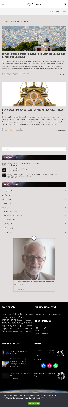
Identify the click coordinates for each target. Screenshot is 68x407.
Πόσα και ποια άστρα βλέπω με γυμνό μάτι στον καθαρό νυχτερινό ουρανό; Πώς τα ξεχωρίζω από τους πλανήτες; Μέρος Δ (33, 175)
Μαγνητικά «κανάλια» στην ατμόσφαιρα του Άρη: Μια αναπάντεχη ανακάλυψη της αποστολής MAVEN (18, 362)
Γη (12, 314)
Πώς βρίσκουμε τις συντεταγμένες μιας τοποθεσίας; (23, 163)
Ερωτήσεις (44, 333)
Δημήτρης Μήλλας (14, 129)
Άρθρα (4, 208)
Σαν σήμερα (5, 191)
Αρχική (57, 11)
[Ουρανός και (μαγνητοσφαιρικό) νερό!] (5, 376)
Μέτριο (4, 199)
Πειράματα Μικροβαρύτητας (19, 351)
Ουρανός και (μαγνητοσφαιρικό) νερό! (20, 374)
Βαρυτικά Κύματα (24, 320)
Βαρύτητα (18, 325)
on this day (6, 314)
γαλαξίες (13, 328)
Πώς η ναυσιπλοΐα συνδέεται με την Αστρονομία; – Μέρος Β (33, 111)
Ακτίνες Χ (23, 317)
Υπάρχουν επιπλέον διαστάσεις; (17, 169)
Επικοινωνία (40, 359)
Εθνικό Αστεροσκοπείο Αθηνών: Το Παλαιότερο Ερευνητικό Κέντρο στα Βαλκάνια (33, 55)
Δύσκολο (5, 203)
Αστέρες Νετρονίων (25, 331)
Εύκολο (4, 195)
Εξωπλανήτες (14, 331)
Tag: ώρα (64, 11)
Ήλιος (16, 314)
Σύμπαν (26, 326)
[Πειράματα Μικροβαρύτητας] (5, 352)
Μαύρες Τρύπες (11, 322)
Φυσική (6, 224)
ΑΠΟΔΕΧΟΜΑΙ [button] (34, 403)
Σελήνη (11, 326)
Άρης (22, 323)
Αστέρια (24, 314)
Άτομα (16, 317)
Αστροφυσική (8, 211)
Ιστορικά (23, 74)
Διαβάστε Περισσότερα (60, 74)
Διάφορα (23, 130)
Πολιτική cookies (19, 398)
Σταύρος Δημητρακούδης (15, 73)
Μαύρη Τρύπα (9, 319)
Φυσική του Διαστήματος (12, 215)
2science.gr (27, 397)
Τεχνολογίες (8, 219)
